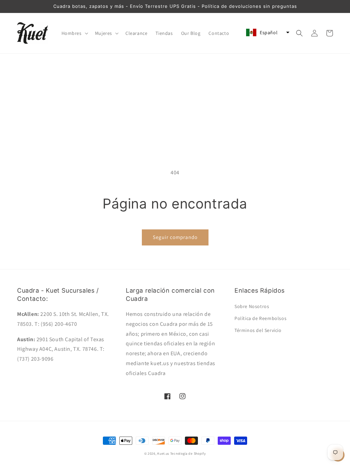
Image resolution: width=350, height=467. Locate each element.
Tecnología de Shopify (188, 453)
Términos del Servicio (258, 330)
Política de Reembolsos (260, 318)
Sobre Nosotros (251, 306)
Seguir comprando (175, 237)
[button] (74, 33)
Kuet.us (163, 453)
